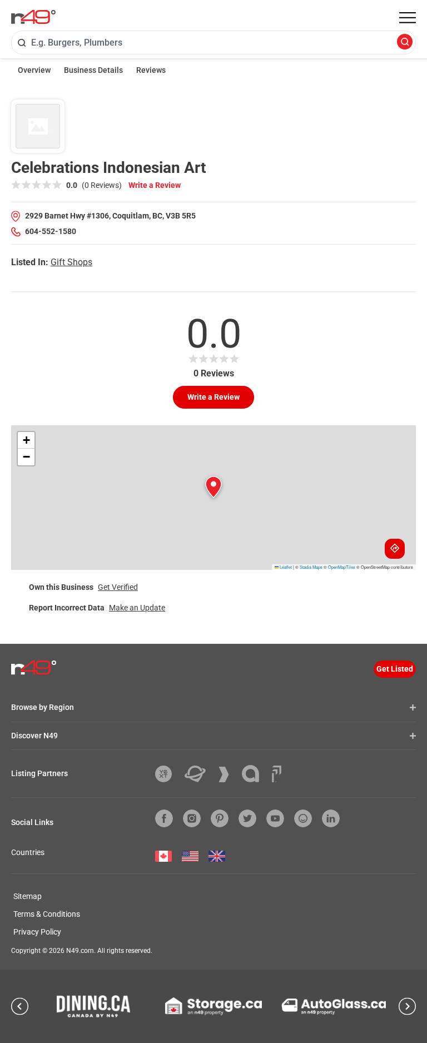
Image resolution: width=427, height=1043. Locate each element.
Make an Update (137, 607)
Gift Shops (71, 262)
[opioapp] (303, 818)
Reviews (151, 70)
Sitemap (27, 896)
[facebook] (164, 818)
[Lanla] (255, 774)
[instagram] (192, 818)
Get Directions (395, 549)
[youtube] (275, 818)
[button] (213, 487)
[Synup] (228, 774)
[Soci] (277, 774)
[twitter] (247, 818)
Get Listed (394, 668)
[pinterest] (219, 818)
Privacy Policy (37, 931)
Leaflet (285, 567)
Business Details (93, 70)
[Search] (405, 42)
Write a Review (154, 185)
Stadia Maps (311, 567)
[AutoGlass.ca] (334, 1006)
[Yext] (167, 774)
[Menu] (407, 17)
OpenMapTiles (341, 567)
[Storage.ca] (214, 1006)
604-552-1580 (50, 231)
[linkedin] (331, 818)
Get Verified (118, 587)
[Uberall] (199, 774)
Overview (34, 70)
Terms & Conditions (46, 914)
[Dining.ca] (93, 1006)
